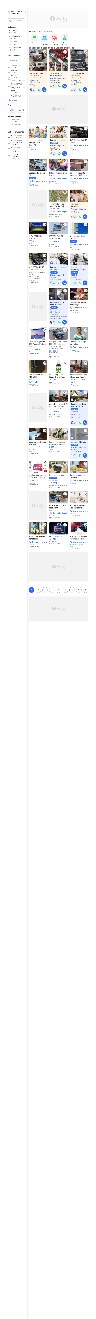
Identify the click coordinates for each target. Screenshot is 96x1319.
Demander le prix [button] (80, 145)
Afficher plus (12, 100)
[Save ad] (44, 52)
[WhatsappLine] (39, 89)
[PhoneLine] (44, 89)
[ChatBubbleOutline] (33, 89)
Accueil (34, 31)
